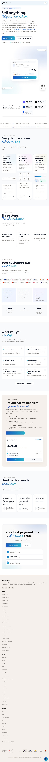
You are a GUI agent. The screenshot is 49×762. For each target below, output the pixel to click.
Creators (3, 663)
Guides (3, 726)
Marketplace (4, 606)
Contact (3, 729)
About (3, 711)
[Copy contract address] (40, 757)
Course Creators (5, 675)
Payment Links (5, 594)
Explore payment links (7, 196)
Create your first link (12, 545)
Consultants (4, 669)
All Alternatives (5, 704)
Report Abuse (4, 738)
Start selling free (7, 38)
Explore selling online (22, 196)
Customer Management (7, 641)
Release (33, 459)
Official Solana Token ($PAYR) (8, 741)
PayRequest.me (5, 603)
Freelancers (4, 657)
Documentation (5, 717)
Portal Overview (5, 644)
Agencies (3, 666)
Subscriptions (4, 612)
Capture (15, 459)
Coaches (3, 660)
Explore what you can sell (24, 38)
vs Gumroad (4, 689)
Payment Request (5, 597)
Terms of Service (5, 735)
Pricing (3, 714)
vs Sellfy (3, 695)
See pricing (26, 545)
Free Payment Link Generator (8, 629)
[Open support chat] (46, 759)
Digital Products (5, 622)
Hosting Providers (5, 672)
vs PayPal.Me (4, 701)
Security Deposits (5, 615)
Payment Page (5, 600)
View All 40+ (4, 681)
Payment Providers (6, 650)
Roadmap (4, 723)
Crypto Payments (5, 618)
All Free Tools (4, 635)
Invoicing (3, 609)
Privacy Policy (4, 732)
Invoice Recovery (5, 638)
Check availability (41, 126)
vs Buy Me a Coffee (6, 698)
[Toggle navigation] (45, 3)
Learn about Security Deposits (14, 433)
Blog (2, 720)
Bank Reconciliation (6, 647)
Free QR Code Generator (7, 632)
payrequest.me (15, 126)
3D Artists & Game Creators (7, 678)
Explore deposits (38, 197)
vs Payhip (4, 692)
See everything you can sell (24, 383)
